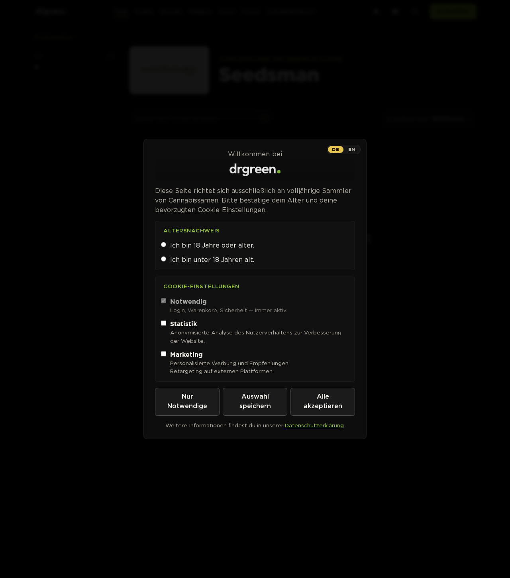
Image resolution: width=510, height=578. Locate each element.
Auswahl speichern (255, 401)
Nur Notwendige (187, 401)
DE (335, 149)
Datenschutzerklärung (314, 425)
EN (351, 149)
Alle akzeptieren (323, 401)
